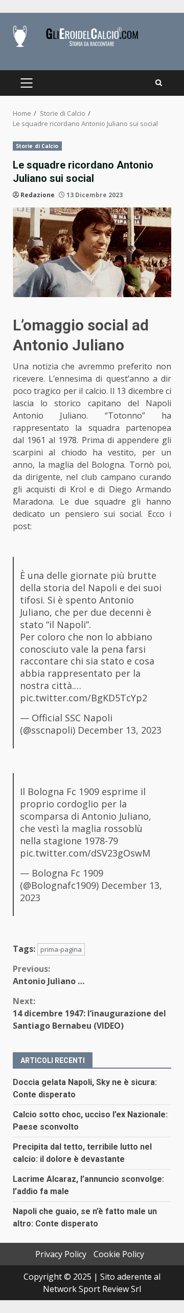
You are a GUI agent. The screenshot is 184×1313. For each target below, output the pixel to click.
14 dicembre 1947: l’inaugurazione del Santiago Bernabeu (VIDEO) (89, 1013)
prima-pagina (61, 949)
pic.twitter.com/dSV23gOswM (85, 853)
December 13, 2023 (120, 730)
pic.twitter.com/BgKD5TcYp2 (83, 698)
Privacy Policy (60, 1254)
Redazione (37, 195)
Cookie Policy (119, 1254)
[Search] (158, 83)
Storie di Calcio (37, 146)
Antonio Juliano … (48, 975)
